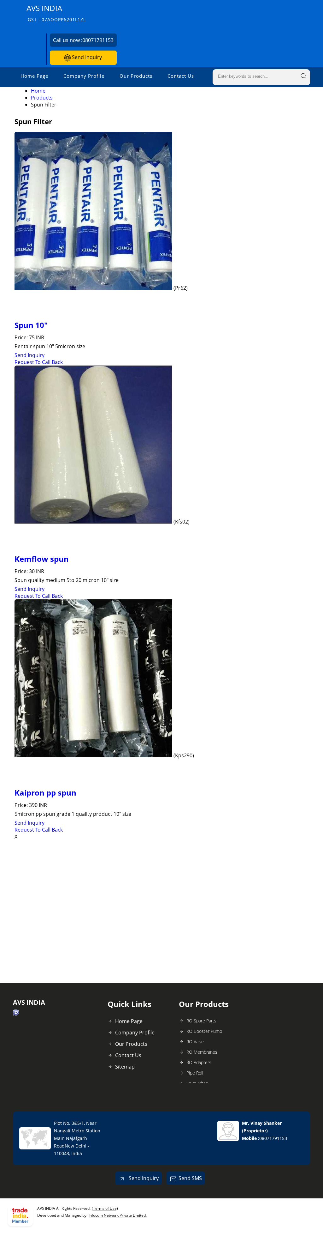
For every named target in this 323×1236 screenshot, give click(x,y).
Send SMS (190, 1178)
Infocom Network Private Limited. (118, 1215)
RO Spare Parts (201, 1021)
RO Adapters (198, 1062)
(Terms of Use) (105, 1208)
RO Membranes (201, 1052)
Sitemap (125, 1066)
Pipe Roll (194, 1073)
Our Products (136, 76)
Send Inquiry (86, 57)
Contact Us (180, 76)
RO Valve (195, 1042)
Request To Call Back (39, 362)
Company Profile (83, 76)
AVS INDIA (56, 12)
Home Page (34, 76)
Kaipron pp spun (45, 792)
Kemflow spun (42, 559)
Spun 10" (31, 325)
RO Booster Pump (204, 1031)
